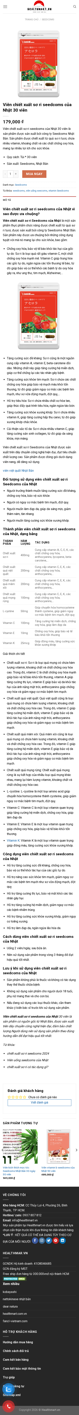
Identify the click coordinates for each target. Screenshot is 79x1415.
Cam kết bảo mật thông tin (22, 1368)
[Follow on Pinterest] (56, 1240)
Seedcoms (48, 19)
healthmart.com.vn (15, 1314)
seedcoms (19, 190)
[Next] (76, 1157)
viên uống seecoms (36, 190)
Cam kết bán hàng (16, 1359)
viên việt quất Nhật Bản (18, 470)
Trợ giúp (9, 1377)
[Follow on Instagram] (42, 1240)
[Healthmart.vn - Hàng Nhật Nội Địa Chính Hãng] (39, 6)
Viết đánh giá (39, 1102)
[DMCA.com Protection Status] (14, 1278)
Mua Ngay (34, 174)
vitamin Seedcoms (59, 190)
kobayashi (9, 1292)
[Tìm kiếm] (74, 6)
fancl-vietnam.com (15, 1321)
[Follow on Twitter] (49, 1240)
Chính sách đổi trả (16, 1351)
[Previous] (3, 1157)
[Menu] (5, 6)
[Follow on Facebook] (35, 1240)
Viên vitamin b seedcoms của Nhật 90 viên (58, 1169)
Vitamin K (13, 840)
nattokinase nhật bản (17, 1299)
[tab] (39, 200)
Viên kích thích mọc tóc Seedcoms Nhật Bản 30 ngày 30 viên (19, 1171)
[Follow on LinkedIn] (62, 1240)
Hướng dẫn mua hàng (18, 1342)
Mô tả (7, 200)
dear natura (10, 1306)
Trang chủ (31, 19)
